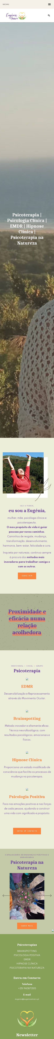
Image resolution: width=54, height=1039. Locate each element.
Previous (10, 895)
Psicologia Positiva (27, 796)
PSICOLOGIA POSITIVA (27, 955)
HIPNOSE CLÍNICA (27, 964)
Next (44, 895)
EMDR (27, 959)
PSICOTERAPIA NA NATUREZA (27, 968)
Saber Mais (27, 926)
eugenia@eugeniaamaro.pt (27, 999)
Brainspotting (27, 718)
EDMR (27, 686)
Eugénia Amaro (16, 15)
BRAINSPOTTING (27, 951)
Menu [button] (6, 4)
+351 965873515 (27, 988)
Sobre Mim (27, 576)
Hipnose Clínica (27, 759)
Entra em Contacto (27, 831)
